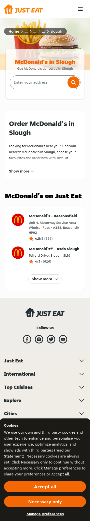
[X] (51, 339)
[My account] (80, 9)
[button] (74, 82)
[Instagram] (39, 339)
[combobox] (38, 82)
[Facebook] (27, 339)
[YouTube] (63, 339)
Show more (19, 171)
